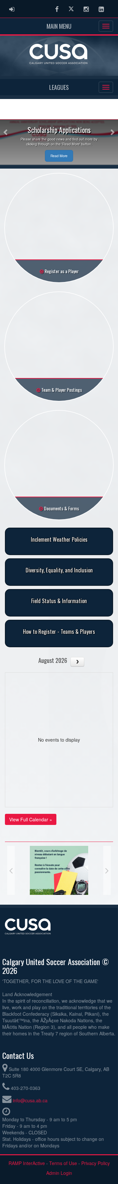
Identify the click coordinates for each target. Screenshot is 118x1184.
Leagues (59, 87)
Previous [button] (11, 870)
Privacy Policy (95, 1163)
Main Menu (59, 26)
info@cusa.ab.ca (30, 1100)
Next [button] (107, 870)
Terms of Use (63, 1163)
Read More (59, 155)
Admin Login (59, 1173)
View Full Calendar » (30, 819)
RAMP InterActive (27, 1163)
